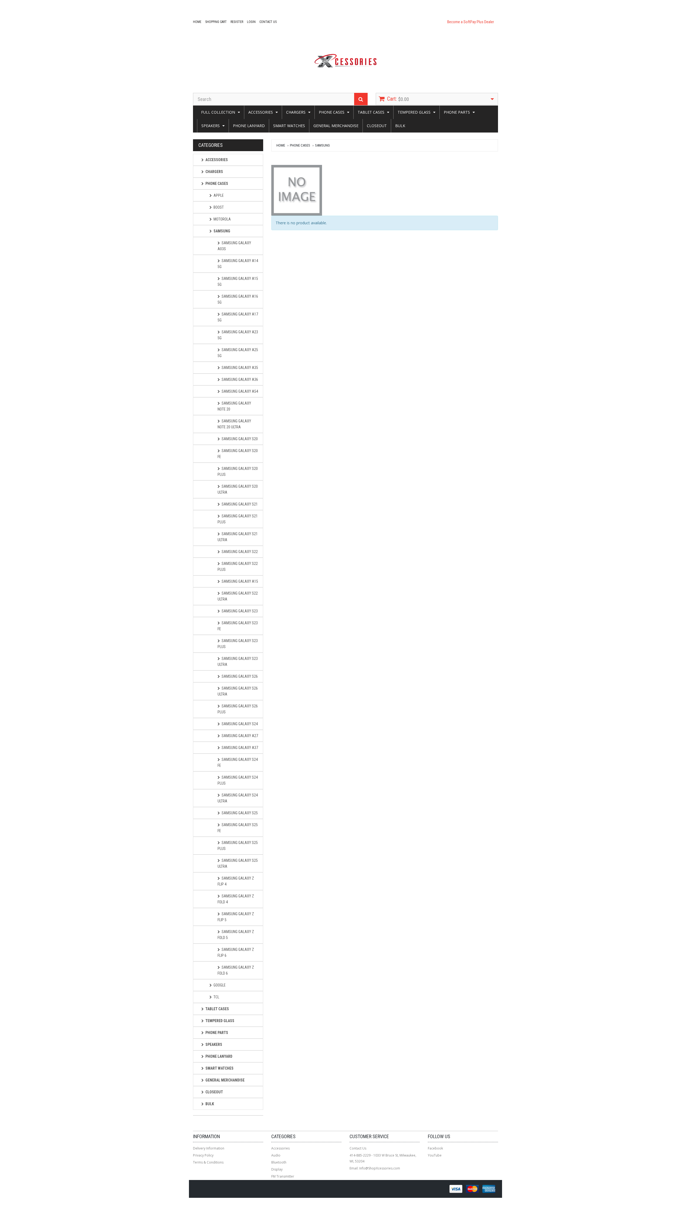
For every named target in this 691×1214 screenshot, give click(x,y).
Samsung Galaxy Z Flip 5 (236, 917)
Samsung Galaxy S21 (240, 504)
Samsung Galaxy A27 (240, 736)
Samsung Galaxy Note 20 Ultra (234, 424)
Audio (275, 1155)
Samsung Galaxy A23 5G (238, 335)
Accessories (260, 112)
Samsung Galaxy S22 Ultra (238, 596)
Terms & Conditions (208, 1162)
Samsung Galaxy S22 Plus (238, 566)
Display (277, 1169)
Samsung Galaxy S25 (240, 813)
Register (237, 22)
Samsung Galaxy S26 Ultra (238, 691)
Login (251, 22)
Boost (219, 207)
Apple (219, 195)
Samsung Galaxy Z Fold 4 (236, 899)
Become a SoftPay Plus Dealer (470, 22)
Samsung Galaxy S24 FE (238, 762)
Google (220, 985)
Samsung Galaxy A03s (234, 246)
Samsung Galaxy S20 (240, 439)
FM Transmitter (282, 1176)
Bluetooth (278, 1162)
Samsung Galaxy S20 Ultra (238, 489)
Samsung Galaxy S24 (240, 724)
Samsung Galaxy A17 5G (238, 317)
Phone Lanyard (249, 125)
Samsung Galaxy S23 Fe (238, 626)
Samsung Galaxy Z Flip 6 (236, 952)
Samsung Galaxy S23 (240, 611)
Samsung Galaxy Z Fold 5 (236, 935)
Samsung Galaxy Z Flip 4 (236, 881)
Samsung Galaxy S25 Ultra (238, 863)
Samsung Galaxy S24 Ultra (238, 798)
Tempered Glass (414, 112)
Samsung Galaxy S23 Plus (238, 644)
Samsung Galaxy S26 (240, 676)
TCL (216, 997)
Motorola (222, 219)
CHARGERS (296, 112)
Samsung (322, 145)
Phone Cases (331, 112)
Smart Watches (289, 125)
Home (197, 22)
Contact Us (268, 22)
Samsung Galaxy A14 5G (238, 264)
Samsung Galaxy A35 (240, 367)
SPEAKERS (210, 125)
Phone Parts (457, 112)
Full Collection (218, 112)
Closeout (377, 125)
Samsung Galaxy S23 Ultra (238, 661)
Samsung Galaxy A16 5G (238, 299)
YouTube (435, 1155)
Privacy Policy (203, 1155)
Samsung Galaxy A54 (240, 391)
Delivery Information (208, 1148)
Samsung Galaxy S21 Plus (238, 519)
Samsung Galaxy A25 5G (238, 353)
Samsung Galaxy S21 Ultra (238, 537)
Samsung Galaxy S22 (240, 552)
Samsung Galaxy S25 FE (238, 828)
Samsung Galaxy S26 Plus (238, 709)
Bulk (400, 125)
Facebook (435, 1148)
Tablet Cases (371, 112)
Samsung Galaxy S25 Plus (238, 845)
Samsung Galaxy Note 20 (234, 406)
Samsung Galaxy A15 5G (238, 281)
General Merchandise (335, 125)
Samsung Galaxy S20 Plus (238, 471)
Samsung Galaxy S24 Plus (238, 780)
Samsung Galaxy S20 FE (238, 454)
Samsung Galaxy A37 (240, 747)
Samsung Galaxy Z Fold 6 (236, 970)
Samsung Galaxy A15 (240, 581)
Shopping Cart (216, 22)
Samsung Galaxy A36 (240, 379)
